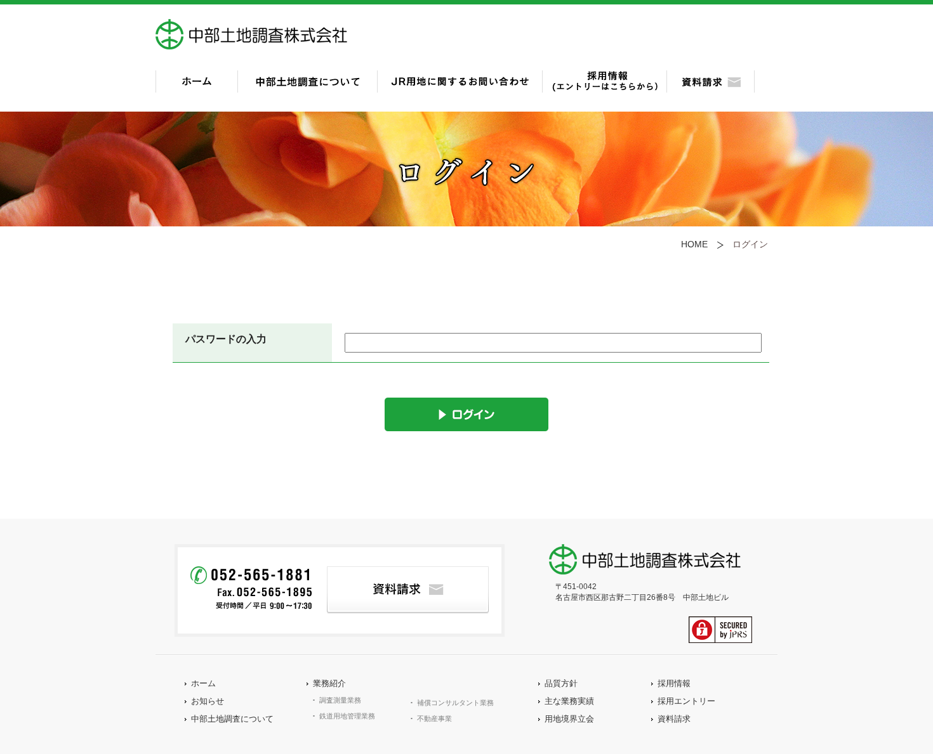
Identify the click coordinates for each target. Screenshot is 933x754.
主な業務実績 (569, 701)
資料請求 (674, 719)
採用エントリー (686, 701)
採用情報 (674, 683)
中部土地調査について (232, 719)
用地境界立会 (569, 719)
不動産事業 (434, 718)
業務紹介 (329, 683)
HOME (694, 244)
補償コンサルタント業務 (455, 702)
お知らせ (207, 701)
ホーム (203, 683)
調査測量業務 (340, 700)
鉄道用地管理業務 (347, 716)
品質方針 (561, 683)
